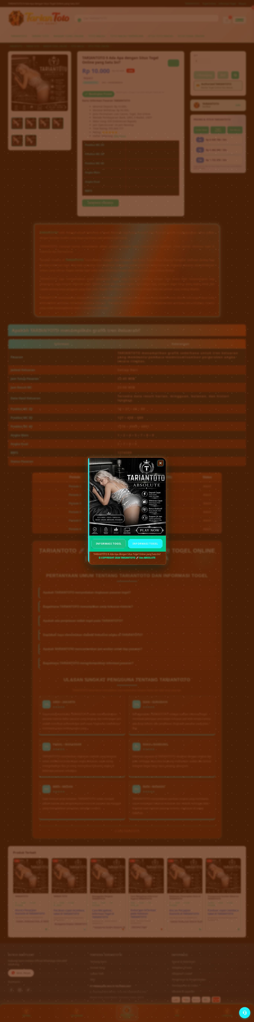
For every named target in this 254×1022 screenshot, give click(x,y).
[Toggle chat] (244, 1012)
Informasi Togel (108, 543)
